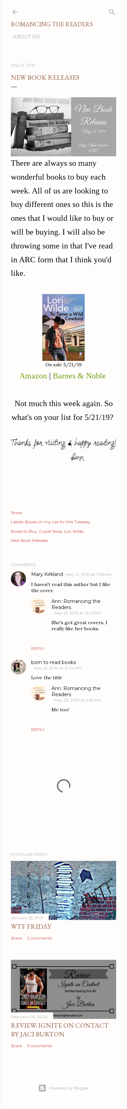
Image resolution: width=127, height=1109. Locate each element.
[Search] (112, 10)
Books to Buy (24, 531)
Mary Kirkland (47, 574)
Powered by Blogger (69, 1087)
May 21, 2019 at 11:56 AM (89, 574)
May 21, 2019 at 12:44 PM (58, 667)
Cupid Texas (50, 531)
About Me (26, 37)
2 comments (39, 938)
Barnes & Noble (79, 375)
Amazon (33, 375)
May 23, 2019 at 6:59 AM (77, 700)
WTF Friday (31, 926)
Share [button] (16, 512)
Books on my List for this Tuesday (57, 521)
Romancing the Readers (52, 24)
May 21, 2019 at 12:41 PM (77, 612)
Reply (37, 648)
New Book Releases (29, 540)
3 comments (39, 1045)
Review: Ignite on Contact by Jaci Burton (60, 1029)
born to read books (53, 662)
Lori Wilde (73, 531)
